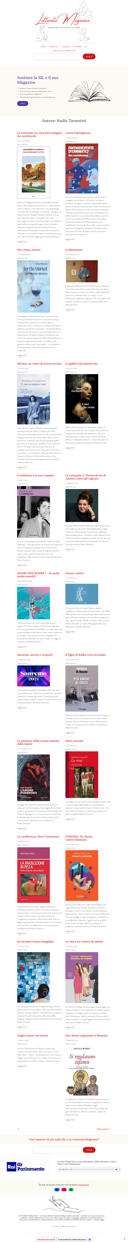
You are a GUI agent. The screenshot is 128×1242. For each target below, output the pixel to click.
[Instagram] (64, 1189)
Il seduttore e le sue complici (35, 475)
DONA (23, 103)
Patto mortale (74, 740)
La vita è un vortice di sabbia (84, 941)
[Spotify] (71, 1189)
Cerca (89, 56)
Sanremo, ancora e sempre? (35, 654)
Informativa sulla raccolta (46, 1239)
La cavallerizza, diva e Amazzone (38, 836)
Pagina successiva (104, 1129)
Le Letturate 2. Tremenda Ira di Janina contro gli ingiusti (85, 477)
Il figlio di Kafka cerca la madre (85, 654)
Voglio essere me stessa (32, 1035)
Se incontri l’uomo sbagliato (35, 941)
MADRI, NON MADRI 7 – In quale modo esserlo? (38, 574)
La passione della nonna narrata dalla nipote (38, 742)
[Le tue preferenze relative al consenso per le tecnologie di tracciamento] (125, 1238)
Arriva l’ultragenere (77, 132)
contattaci (83, 1184)
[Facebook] (57, 1189)
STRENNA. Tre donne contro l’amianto (79, 838)
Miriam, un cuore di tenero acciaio (39, 363)
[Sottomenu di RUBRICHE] (60, 46)
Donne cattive (74, 573)
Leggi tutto (21, 241)
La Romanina (73, 249)
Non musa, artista (28, 249)
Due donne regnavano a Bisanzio (86, 1035)
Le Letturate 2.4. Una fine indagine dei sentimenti (39, 134)
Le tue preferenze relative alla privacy (72, 1239)
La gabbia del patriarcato (81, 363)
